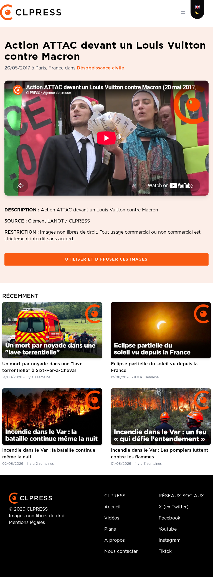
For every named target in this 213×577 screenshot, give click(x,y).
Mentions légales (27, 522)
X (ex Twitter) (174, 507)
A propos (114, 540)
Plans (110, 529)
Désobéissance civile (100, 68)
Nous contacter (121, 551)
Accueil (112, 507)
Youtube (168, 529)
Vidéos (111, 518)
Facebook (169, 518)
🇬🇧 (197, 7)
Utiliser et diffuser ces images (106, 259)
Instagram (170, 540)
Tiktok (165, 551)
